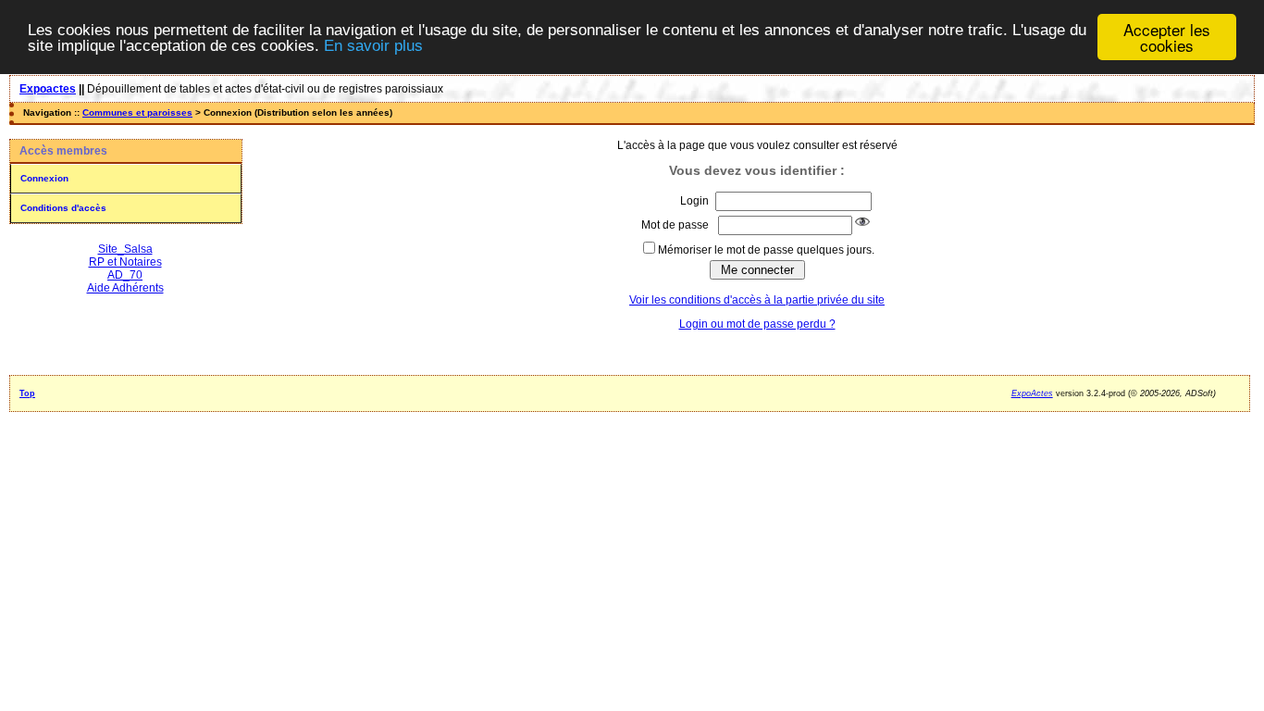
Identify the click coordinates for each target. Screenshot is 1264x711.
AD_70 (125, 274)
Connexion (44, 178)
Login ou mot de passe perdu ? (757, 324)
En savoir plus (373, 46)
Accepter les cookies (1166, 37)
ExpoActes (1032, 393)
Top (27, 393)
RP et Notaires (125, 262)
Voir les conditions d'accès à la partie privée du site (757, 299)
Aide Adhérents (125, 287)
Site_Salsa (125, 249)
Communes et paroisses (137, 112)
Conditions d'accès (63, 208)
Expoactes (47, 88)
